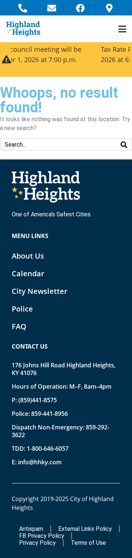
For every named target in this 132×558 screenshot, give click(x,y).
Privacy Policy (37, 542)
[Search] (124, 144)
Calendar (28, 273)
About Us (28, 256)
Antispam (31, 528)
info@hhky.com (40, 462)
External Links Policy (85, 528)
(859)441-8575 (37, 400)
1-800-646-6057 (48, 448)
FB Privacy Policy (41, 535)
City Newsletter (39, 291)
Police (22, 309)
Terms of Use (88, 542)
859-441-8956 (49, 414)
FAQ (19, 326)
